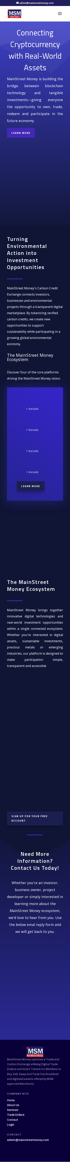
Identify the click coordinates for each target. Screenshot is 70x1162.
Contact (12, 1119)
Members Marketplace (37, 464)
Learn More (20, 133)
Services (12, 1110)
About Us (13, 1105)
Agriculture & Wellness (38, 443)
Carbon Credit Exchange (38, 422)
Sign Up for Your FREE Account (29, 818)
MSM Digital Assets (36, 401)
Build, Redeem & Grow (39, 779)
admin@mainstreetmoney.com (28, 1139)
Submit (43, 1008)
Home (11, 1100)
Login (10, 1124)
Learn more (30, 486)
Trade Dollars (15, 1114)
